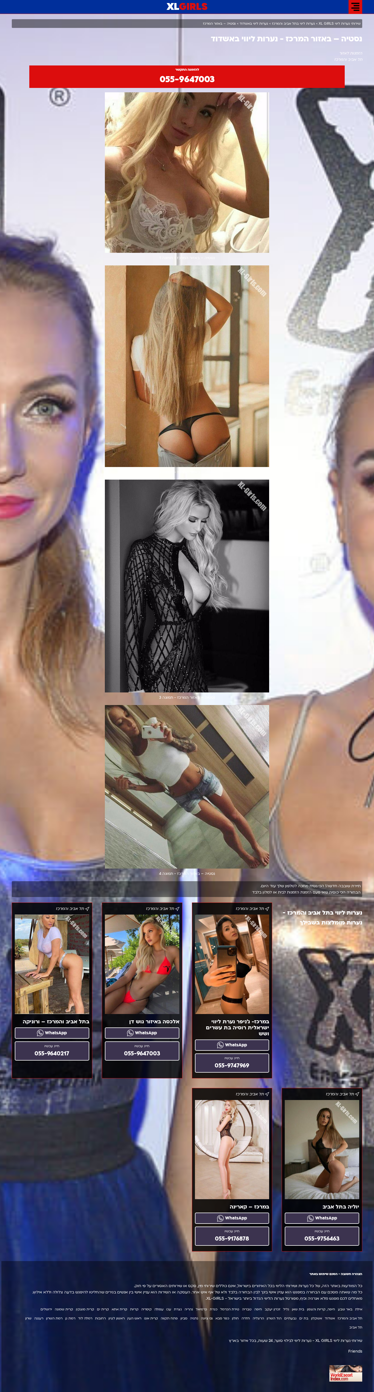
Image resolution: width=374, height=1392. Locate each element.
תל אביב (355, 1327)
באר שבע (345, 1309)
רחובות (100, 1318)
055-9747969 (232, 1066)
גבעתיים (290, 1318)
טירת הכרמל (229, 1309)
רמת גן (70, 1318)
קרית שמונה (64, 1309)
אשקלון (316, 1318)
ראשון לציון (116, 1318)
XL (187, 6)
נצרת (178, 1309)
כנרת (213, 1309)
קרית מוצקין (85, 1309)
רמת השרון (54, 1318)
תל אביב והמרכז (350, 1318)
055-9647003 (187, 79)
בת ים (303, 1318)
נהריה (189, 1309)
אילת (358, 1309)
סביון (183, 1318)
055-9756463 (322, 1239)
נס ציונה (207, 1318)
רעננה (38, 1318)
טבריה (247, 1309)
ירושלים (46, 1309)
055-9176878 (232, 1239)
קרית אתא (119, 1309)
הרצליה (258, 1318)
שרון (28, 1318)
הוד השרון (274, 1318)
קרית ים (103, 1309)
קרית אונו (151, 1318)
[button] (355, 7)
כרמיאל (201, 1309)
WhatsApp (235, 1045)
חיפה (258, 1309)
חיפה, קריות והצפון (321, 1309)
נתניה (194, 1318)
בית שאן (298, 1309)
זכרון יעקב (272, 1309)
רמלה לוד (85, 1318)
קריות (134, 1309)
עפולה (158, 1309)
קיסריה (146, 1309)
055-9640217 (51, 1054)
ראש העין (134, 1318)
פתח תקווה (169, 1318)
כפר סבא (222, 1318)
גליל (286, 1309)
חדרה (245, 1318)
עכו (168, 1309)
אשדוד (330, 1318)
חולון (235, 1318)
